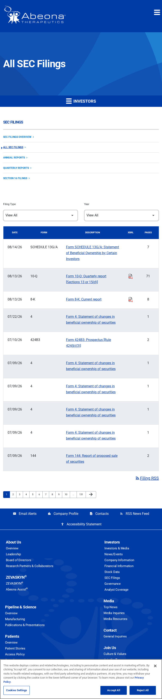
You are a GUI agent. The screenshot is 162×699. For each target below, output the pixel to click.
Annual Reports (14, 157)
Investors (112, 542)
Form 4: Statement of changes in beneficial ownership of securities (91, 320)
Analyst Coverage (116, 590)
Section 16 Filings (15, 178)
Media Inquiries (114, 613)
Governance (112, 584)
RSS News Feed (134, 514)
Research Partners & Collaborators (29, 566)
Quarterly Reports (16, 167)
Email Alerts (24, 514)
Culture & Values (115, 654)
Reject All (142, 690)
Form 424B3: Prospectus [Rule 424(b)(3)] (88, 343)
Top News (110, 607)
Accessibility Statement (81, 524)
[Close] (155, 666)
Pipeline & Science (20, 607)
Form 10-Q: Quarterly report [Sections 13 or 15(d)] (86, 279)
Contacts (99, 514)
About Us (13, 542)
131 (81, 494)
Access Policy (14, 654)
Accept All (113, 690)
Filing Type (9, 204)
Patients (12, 636)
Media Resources (115, 619)
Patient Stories (15, 648)
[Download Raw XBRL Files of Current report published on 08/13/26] (130, 299)
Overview (12, 548)
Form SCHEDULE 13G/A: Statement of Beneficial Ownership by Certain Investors (92, 253)
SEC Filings (112, 578)
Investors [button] (84, 101)
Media (109, 601)
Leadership (13, 554)
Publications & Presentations (25, 625)
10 (67, 494)
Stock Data (112, 572)
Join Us (110, 647)
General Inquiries (115, 636)
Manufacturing (15, 619)
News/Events (113, 554)
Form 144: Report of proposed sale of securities (91, 459)
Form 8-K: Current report (83, 299)
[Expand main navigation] (156, 12)
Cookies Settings (16, 690)
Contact (110, 630)
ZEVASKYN (16, 577)
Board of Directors (18, 560)
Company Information (119, 560)
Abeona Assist (17, 589)
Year (86, 204)
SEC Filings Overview (17, 137)
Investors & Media (116, 548)
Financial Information (119, 566)
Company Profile (63, 514)
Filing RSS (147, 478)
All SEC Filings (13, 147)
